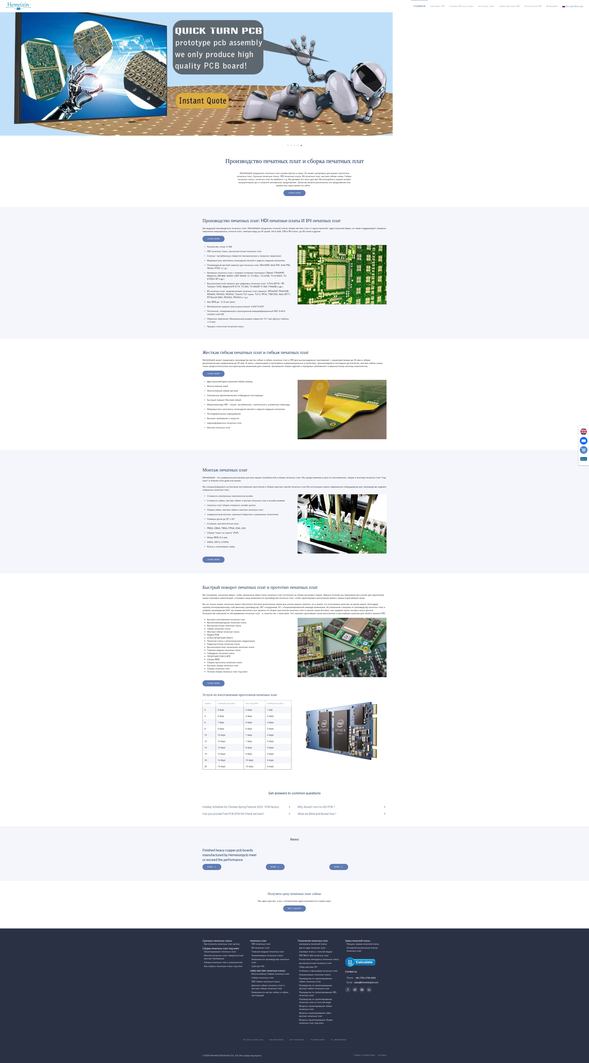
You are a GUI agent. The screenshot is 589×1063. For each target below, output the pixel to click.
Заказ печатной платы (357, 940)
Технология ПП (533, 6)
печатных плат (486, 6)
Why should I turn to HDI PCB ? (316, 806)
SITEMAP (382, 1055)
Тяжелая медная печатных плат (268, 951)
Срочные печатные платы (217, 940)
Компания (552, 6)
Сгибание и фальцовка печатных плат (318, 970)
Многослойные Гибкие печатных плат (270, 973)
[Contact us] (583, 441)
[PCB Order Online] (583, 450)
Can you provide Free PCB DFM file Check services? (233, 813)
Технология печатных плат (313, 940)
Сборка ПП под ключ (461, 6)
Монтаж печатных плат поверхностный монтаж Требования (223, 957)
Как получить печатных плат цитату (222, 943)
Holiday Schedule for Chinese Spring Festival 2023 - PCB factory (240, 806)
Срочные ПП (437, 6)
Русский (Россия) (574, 6)
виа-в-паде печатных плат (312, 947)
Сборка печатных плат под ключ (220, 948)
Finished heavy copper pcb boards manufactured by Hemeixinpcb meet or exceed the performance (229, 855)
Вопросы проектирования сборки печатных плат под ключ (316, 1021)
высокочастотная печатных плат (315, 963)
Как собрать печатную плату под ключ (223, 966)
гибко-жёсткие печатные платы (267, 970)
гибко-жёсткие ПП (509, 6)
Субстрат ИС (258, 966)
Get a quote (294, 908)
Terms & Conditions (364, 1055)
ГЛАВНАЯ (419, 6)
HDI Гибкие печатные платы (266, 981)
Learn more (294, 193)
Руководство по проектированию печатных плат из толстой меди (315, 1000)
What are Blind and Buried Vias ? (317, 813)
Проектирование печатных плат (220, 951)
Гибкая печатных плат (263, 977)
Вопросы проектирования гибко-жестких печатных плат (315, 1014)
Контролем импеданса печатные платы (319, 959)
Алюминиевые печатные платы (267, 955)
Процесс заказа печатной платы (363, 943)
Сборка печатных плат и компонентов (223, 962)
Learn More (213, 239)
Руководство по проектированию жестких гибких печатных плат (315, 987)
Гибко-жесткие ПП (308, 966)
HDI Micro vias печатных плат (314, 955)
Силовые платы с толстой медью (315, 951)
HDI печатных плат (261, 943)
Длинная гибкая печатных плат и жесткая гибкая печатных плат (268, 987)
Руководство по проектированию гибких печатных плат (315, 980)
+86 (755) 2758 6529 (365, 977)
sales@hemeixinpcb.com (366, 982)
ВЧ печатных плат (260, 947)
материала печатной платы (313, 943)
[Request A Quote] (583, 459)
